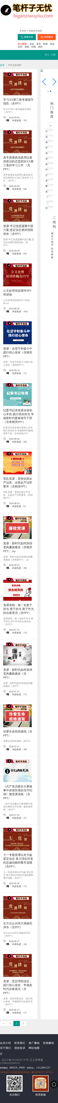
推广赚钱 (34, 1043)
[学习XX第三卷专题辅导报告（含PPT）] (17, 83)
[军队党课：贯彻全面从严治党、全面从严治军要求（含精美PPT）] (17, 463)
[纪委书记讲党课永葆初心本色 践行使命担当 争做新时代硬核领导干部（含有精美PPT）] (17, 394)
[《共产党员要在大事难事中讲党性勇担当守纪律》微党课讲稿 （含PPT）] (17, 770)
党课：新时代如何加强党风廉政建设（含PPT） (17, 673)
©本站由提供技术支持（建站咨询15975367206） (27, 1072)
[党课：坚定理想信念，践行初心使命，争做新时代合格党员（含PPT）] (17, 965)
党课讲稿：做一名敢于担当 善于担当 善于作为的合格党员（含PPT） (18, 608)
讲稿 (26, 47)
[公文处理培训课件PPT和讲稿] (17, 274)
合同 (20, 47)
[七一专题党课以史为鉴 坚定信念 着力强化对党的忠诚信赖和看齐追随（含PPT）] (17, 839)
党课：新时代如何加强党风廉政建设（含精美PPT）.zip (17, 547)
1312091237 (43, 1067)
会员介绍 (5, 1043)
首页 (2, 65)
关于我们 (5, 1048)
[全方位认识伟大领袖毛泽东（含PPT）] (17, 907)
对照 (33, 47)
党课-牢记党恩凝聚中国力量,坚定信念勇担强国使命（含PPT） (18, 229)
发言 (38, 44)
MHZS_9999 (17, 1067)
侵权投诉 (19, 1048)
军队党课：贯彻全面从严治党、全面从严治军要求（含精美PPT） (17, 482)
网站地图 (34, 1048)
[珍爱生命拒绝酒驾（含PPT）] (17, 715)
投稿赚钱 (48, 37)
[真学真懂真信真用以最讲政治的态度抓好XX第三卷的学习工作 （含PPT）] (17, 141)
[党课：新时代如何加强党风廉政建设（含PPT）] (17, 654)
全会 (32, 44)
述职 (40, 47)
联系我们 (19, 1043)
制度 (45, 44)
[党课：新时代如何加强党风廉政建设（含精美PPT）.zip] (17, 527)
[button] (54, 81)
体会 (52, 44)
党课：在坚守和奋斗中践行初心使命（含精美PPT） (17, 352)
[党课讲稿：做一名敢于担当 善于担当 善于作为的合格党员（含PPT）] (17, 589)
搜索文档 (28, 37)
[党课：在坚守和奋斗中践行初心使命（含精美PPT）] (17, 332)
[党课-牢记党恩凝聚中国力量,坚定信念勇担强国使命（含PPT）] (17, 210)
